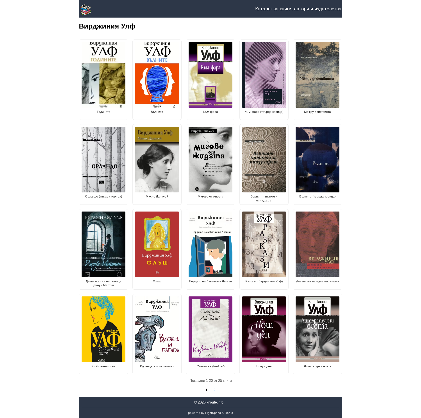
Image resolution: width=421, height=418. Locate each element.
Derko (229, 412)
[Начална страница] (101, 9)
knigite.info (215, 402)
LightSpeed (213, 412)
